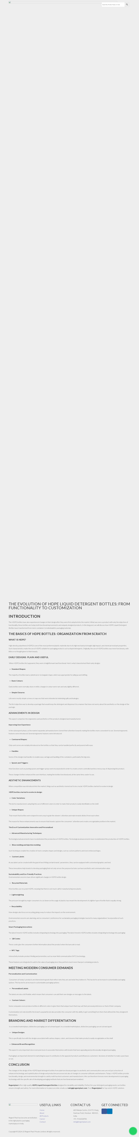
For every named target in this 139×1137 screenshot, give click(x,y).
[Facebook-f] (104, 1111)
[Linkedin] (109, 1111)
